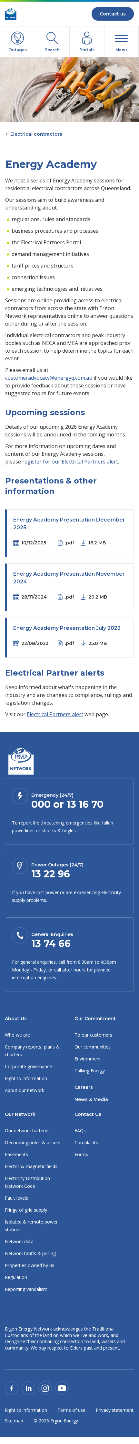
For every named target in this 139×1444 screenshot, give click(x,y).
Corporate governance (28, 1066)
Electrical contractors (36, 134)
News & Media (91, 1099)
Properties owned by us (29, 1265)
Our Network (20, 1114)
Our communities (92, 1047)
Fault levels (16, 1198)
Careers (83, 1087)
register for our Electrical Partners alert (70, 461)
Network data (19, 1241)
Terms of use (71, 1410)
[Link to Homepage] (20, 762)
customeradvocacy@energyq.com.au (48, 377)
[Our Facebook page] (11, 1388)
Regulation (16, 1277)
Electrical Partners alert (55, 714)
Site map (14, 1421)
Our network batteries (28, 1130)
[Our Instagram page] (45, 1388)
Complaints (86, 1142)
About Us (16, 1018)
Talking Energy (89, 1071)
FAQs (80, 1130)
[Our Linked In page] (28, 1388)
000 (41, 804)
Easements (16, 1154)
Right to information (26, 1078)
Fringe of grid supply (26, 1210)
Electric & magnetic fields (31, 1166)
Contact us (113, 14)
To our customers (93, 1035)
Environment (87, 1059)
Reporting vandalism (26, 1289)
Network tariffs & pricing (30, 1253)
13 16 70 (85, 804)
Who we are (17, 1035)
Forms (81, 1154)
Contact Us (87, 1114)
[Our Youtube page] (62, 1388)
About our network (24, 1090)
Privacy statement (115, 1410)
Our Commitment (95, 1018)
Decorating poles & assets (32, 1142)
